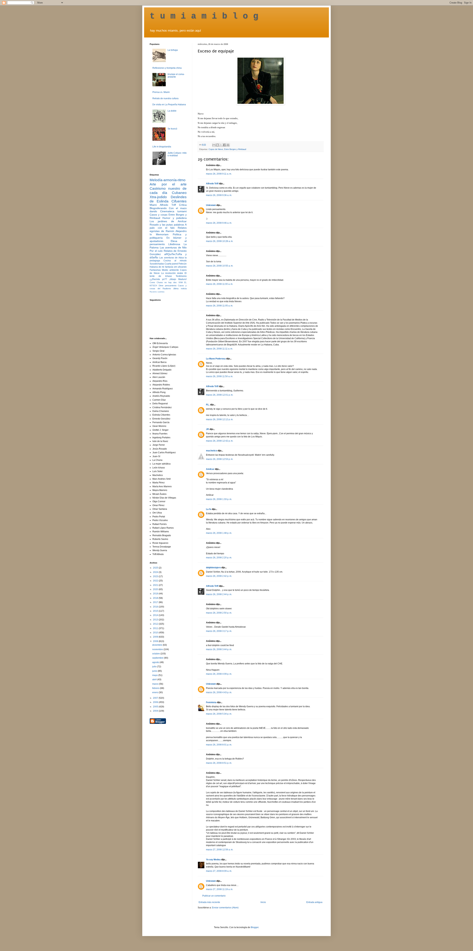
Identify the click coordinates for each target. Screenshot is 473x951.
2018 (156, 598)
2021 (156, 585)
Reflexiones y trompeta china (167, 68)
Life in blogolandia (161, 146)
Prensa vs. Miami (161, 92)
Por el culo (156, 250)
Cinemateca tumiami (173, 211)
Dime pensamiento (167, 285)
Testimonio (181, 276)
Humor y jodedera (174, 217)
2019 (156, 593)
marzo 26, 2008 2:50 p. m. (219, 613)
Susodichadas (157, 263)
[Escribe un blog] (217, 145)
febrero (156, 688)
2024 (156, 572)
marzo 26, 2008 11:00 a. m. (219, 284)
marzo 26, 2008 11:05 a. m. (219, 305)
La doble (172, 111)
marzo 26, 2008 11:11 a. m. (219, 348)
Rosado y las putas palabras (167, 224)
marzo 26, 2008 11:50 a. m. (219, 376)
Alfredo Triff (212, 183)
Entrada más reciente (209, 902)
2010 (156, 632)
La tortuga (173, 50)
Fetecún (182, 263)
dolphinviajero (213, 567)
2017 (156, 602)
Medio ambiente (170, 270)
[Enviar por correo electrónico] (214, 145)
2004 (156, 711)
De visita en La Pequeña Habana (169, 104)
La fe (208, 509)
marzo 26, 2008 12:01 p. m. (219, 395)
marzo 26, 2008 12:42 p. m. (219, 441)
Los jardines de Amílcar (168, 221)
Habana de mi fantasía (161, 267)
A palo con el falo (168, 226)
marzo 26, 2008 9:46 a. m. (219, 223)
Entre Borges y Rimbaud (235, 149)
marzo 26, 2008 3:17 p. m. (219, 631)
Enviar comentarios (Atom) (225, 907)
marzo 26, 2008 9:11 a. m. (219, 174)
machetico (211, 450)
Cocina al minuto (175, 260)
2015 (156, 611)
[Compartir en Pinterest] (228, 145)
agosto (156, 662)
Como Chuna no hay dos (163, 282)
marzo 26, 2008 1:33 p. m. (219, 499)
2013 (156, 619)
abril (154, 679)
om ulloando (180, 267)
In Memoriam (159, 234)
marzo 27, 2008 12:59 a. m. (219, 849)
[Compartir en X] (221, 145)
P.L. (208, 404)
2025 (156, 567)
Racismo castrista (157, 292)
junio (155, 671)
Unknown (211, 205)
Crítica (183, 204)
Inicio (263, 902)
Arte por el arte (168, 184)
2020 (156, 589)
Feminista (211, 702)
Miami (153, 204)
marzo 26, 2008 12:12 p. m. (219, 419)
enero (155, 692)
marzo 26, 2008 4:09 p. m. (219, 674)
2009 (156, 637)
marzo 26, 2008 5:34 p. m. (219, 714)
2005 (156, 706)
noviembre (158, 649)
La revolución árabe (172, 273)
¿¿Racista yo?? (158, 279)
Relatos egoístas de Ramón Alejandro (168, 229)
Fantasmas (155, 270)
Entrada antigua (314, 902)
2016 (156, 606)
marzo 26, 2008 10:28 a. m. (219, 241)
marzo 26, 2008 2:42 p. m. (219, 576)
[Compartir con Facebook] (224, 145)
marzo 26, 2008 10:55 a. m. (219, 265)
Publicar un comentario (214, 895)
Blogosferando (158, 208)
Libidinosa (174, 244)
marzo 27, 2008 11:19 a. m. (219, 889)
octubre (156, 653)
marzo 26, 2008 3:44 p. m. (219, 649)
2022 (156, 580)
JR (207, 429)
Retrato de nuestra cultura (165, 98)
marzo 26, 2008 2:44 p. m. (219, 594)
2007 (156, 698)
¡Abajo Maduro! (178, 279)
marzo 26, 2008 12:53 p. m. (219, 459)
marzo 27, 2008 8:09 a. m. (219, 871)
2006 (156, 702)
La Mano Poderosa (216, 358)
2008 (156, 641)
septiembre (158, 658)
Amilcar (210, 469)
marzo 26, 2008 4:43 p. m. (219, 692)
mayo (155, 675)
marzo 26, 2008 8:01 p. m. (219, 744)
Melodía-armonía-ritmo (168, 180)
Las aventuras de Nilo (173, 247)
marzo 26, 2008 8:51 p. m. (219, 763)
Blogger (254, 927)
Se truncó (172, 128)
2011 (156, 628)
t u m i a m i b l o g (204, 16)
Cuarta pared (171, 263)
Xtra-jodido (158, 197)
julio (154, 666)
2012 (156, 624)
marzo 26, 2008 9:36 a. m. (219, 195)
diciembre (157, 645)
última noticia (180, 288)
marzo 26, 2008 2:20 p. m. (219, 557)
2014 (156, 615)
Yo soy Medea (213, 859)
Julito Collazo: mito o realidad (177, 154)
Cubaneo (179, 193)
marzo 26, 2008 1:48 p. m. (219, 533)
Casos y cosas (158, 214)
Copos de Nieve (216, 149)
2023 (156, 576)
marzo (155, 684)
